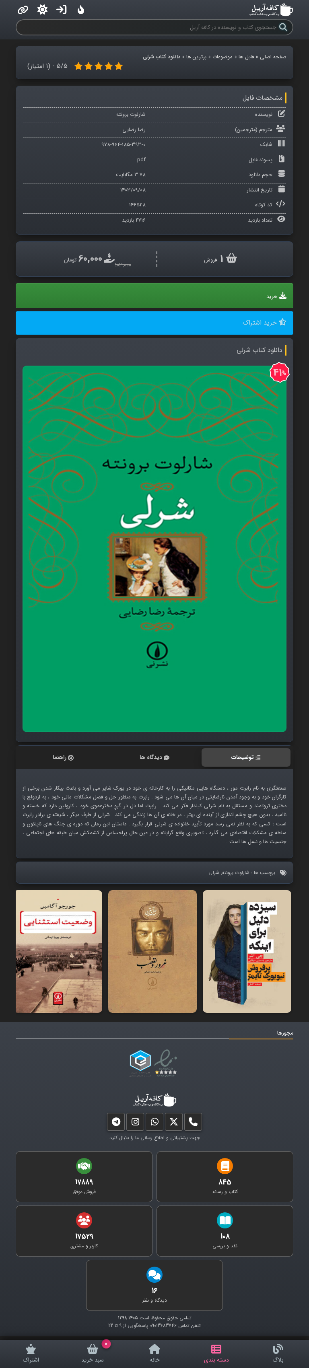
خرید (271, 296)
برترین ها (196, 57)
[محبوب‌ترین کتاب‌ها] (81, 9)
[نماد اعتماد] (167, 1063)
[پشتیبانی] (154, 1123)
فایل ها (246, 57)
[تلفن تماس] (193, 1123)
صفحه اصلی (273, 57)
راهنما (59, 757)
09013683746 (163, 1325)
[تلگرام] (116, 1123)
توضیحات (242, 757)
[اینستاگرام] (135, 1123)
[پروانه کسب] (140, 1063)
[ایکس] (174, 1123)
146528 (137, 205)
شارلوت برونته (131, 114)
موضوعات (222, 57)
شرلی (213, 872)
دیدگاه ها (151, 757)
